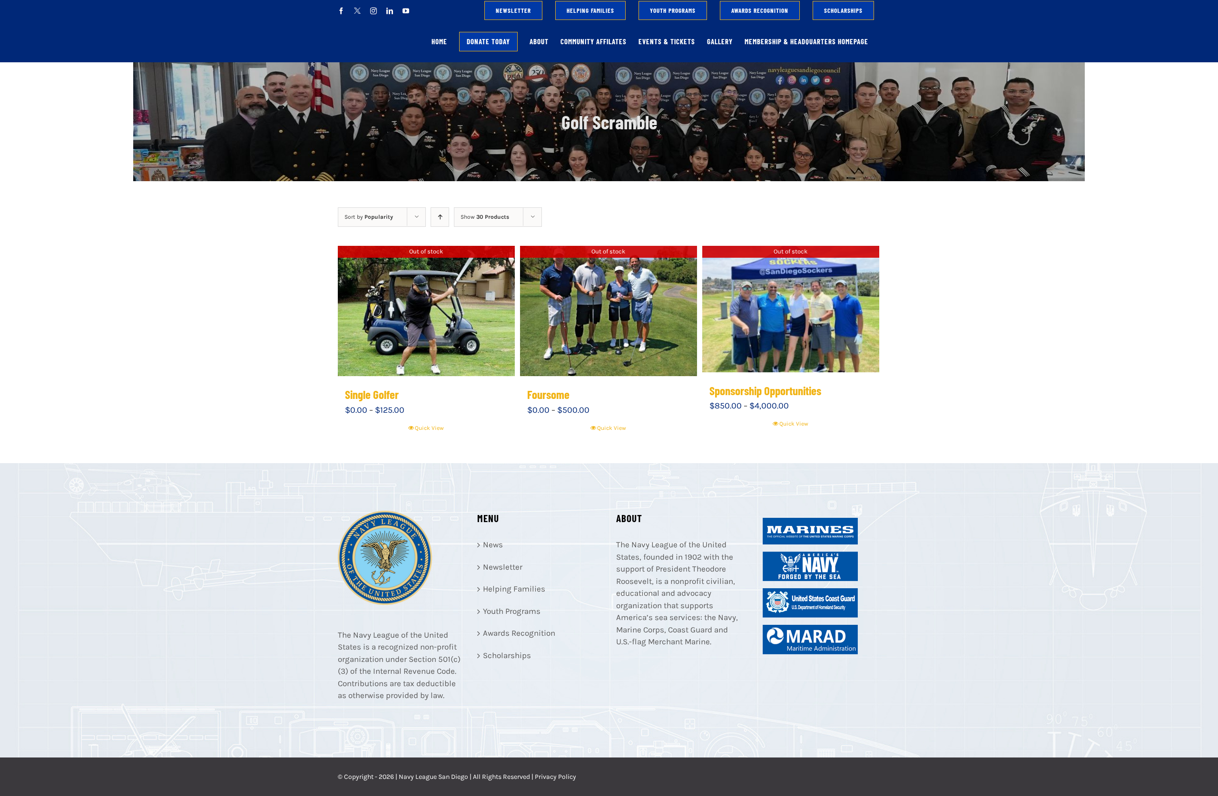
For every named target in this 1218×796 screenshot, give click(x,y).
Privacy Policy (555, 777)
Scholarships (507, 655)
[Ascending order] (440, 217)
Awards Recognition (519, 633)
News (493, 544)
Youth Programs (511, 611)
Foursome (548, 394)
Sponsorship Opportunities (765, 390)
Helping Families (514, 588)
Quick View (429, 428)
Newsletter (502, 567)
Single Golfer (372, 394)
